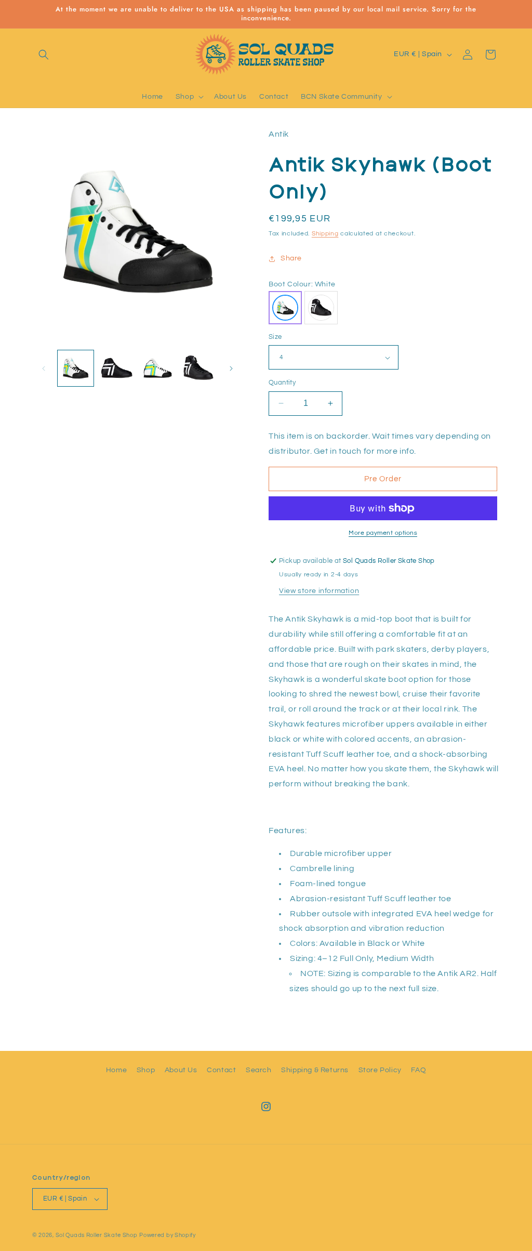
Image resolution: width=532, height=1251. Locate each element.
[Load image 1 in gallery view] (76, 368)
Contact (221, 1070)
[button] (43, 54)
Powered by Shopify (167, 1235)
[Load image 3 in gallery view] (158, 368)
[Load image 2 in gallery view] (117, 368)
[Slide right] (231, 368)
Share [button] (291, 258)
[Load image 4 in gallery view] (198, 368)
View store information (319, 591)
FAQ (418, 1070)
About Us (181, 1070)
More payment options (383, 533)
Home (116, 1070)
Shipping (325, 233)
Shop (146, 1070)
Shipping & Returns (315, 1070)
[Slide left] (43, 368)
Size (275, 336)
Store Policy (380, 1070)
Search (259, 1070)
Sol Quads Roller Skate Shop (97, 1235)
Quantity (282, 382)
